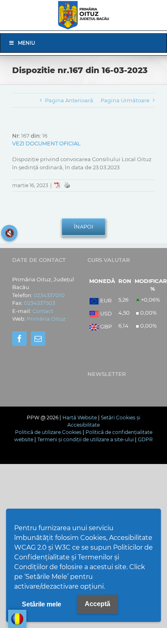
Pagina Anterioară (69, 100)
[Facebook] (19, 338)
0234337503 (39, 303)
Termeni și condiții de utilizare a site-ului (85, 439)
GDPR (145, 439)
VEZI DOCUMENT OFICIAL (46, 143)
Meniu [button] (26, 43)
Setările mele (41, 604)
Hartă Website (79, 417)
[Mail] (38, 338)
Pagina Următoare (125, 100)
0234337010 (49, 295)
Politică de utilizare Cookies (48, 432)
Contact (42, 311)
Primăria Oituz (46, 318)
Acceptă (97, 603)
